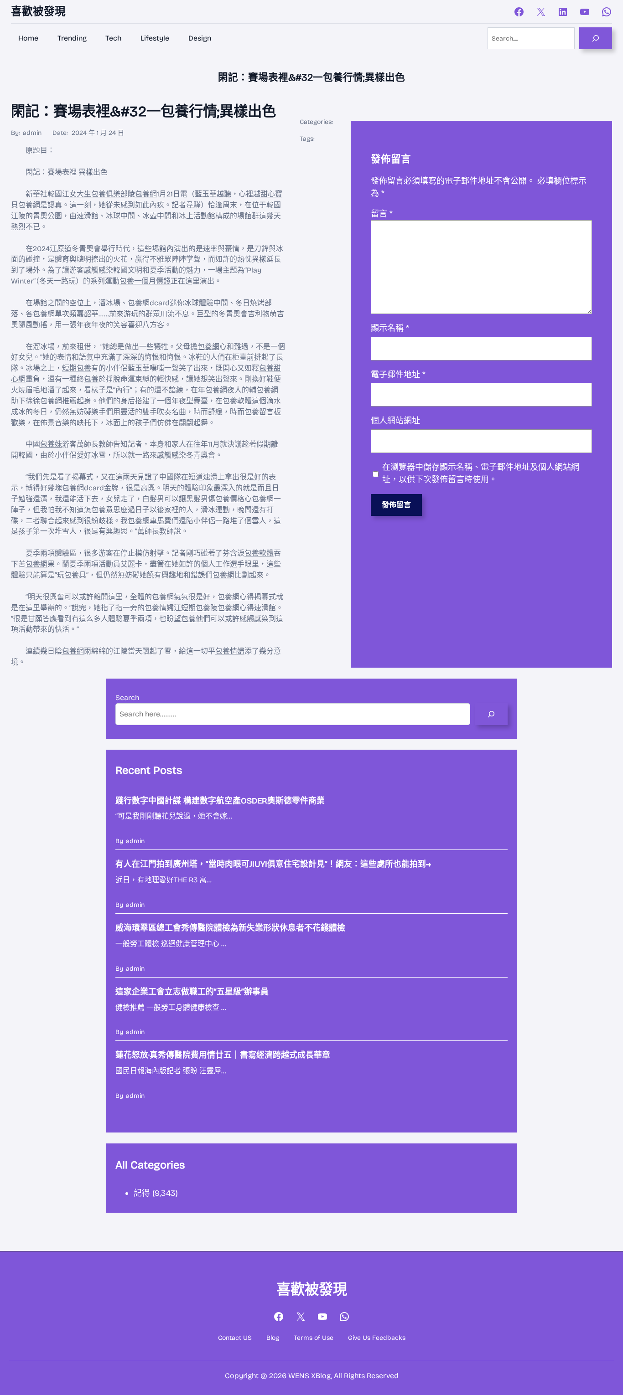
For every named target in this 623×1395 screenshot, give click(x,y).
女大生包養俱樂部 (98, 194)
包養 (91, 379)
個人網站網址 (395, 421)
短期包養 (76, 368)
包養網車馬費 (149, 520)
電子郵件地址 (398, 375)
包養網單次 (51, 313)
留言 (382, 214)
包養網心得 (236, 596)
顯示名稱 (390, 328)
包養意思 (105, 509)
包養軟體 (237, 400)
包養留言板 (262, 411)
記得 (142, 1193)
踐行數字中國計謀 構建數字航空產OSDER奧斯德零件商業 (220, 801)
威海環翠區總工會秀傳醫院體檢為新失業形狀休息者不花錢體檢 (230, 928)
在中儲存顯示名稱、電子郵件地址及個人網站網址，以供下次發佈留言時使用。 (480, 473)
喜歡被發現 (38, 11)
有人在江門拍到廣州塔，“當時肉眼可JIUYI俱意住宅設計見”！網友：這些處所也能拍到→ (273, 864)
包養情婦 (159, 607)
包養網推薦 (58, 400)
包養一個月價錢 (145, 281)
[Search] (595, 38)
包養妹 (51, 444)
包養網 (146, 194)
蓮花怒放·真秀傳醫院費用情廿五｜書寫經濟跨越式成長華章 (222, 1055)
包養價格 (229, 498)
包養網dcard (149, 303)
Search (127, 697)
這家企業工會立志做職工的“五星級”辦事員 (192, 992)
